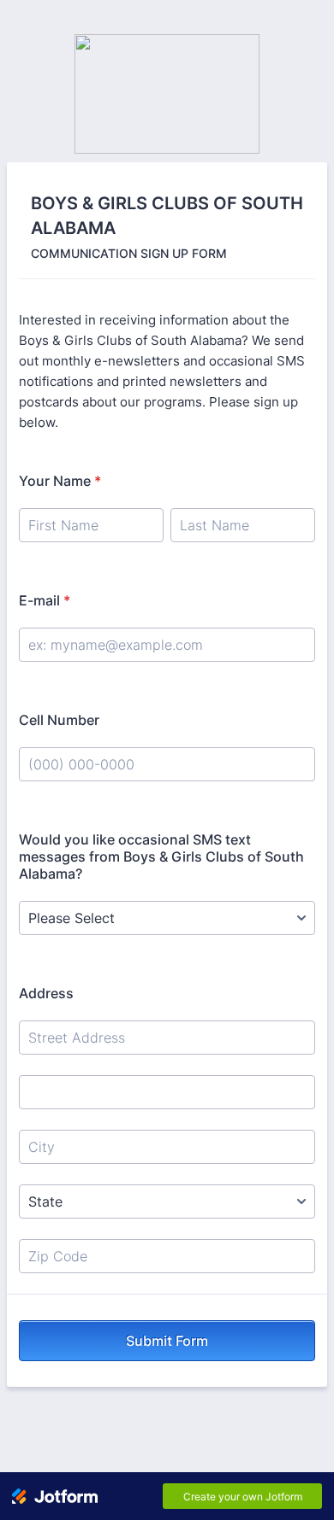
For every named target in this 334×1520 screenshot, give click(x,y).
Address (46, 993)
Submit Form (167, 1340)
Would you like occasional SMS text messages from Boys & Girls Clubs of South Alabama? (161, 856)
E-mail (44, 600)
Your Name (60, 480)
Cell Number (59, 719)
